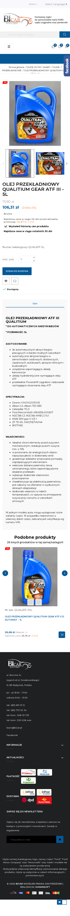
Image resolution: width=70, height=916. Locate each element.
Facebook (12, 735)
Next (66, 163)
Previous (3, 163)
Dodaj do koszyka (17, 271)
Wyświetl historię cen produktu (28, 226)
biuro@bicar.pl (14, 727)
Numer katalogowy (14, 247)
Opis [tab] (35, 303)
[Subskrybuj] (59, 839)
